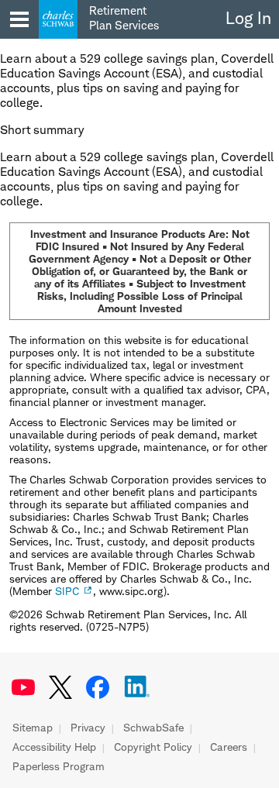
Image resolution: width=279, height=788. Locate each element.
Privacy (88, 727)
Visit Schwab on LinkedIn (137, 687)
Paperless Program (58, 766)
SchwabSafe (153, 727)
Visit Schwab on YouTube (23, 687)
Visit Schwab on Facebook (98, 687)
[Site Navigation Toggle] (19, 19)
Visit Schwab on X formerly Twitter (60, 687)
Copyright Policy (153, 747)
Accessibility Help (54, 747)
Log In (248, 18)
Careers (228, 747)
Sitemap (32, 727)
